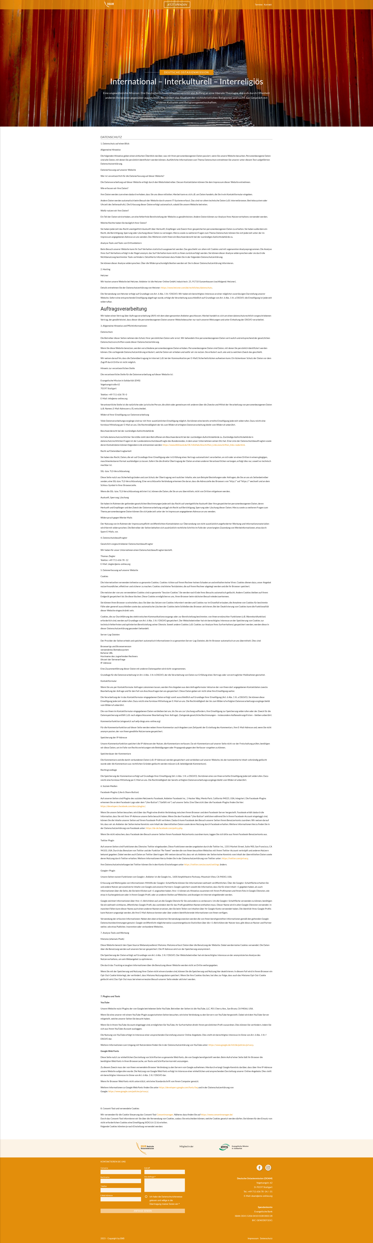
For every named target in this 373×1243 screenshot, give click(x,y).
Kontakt (268, 4)
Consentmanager (165, 1114)
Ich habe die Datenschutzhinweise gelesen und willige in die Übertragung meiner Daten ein (165, 1200)
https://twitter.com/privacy (235, 858)
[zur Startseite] (109, 4)
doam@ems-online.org (261, 1196)
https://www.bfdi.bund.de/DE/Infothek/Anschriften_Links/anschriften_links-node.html (204, 445)
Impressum (253, 1238)
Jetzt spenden (177, 4)
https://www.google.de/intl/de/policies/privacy (231, 1045)
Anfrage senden (143, 1210)
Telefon (104, 1186)
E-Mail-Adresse (107, 1195)
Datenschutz (266, 1238)
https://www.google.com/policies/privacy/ (128, 1091)
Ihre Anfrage (149, 1177)
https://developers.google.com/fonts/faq (178, 1087)
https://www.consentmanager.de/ (217, 1114)
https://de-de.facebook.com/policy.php (164, 828)
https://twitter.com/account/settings (201, 864)
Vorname (104, 1168)
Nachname (105, 1177)
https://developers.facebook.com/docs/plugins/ (123, 806)
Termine (259, 4)
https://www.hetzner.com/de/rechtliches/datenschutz (186, 287)
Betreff (147, 1168)
